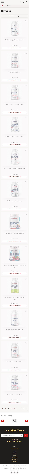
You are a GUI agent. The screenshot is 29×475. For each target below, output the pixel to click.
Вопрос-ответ (14, 448)
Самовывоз (14, 459)
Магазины (14, 457)
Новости (14, 451)
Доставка (14, 461)
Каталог (9, 5)
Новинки (14, 453)
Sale (14, 455)
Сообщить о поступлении (14, 47)
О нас (14, 446)
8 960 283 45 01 (14, 441)
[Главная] (2, 6)
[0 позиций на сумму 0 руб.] (26, 2)
